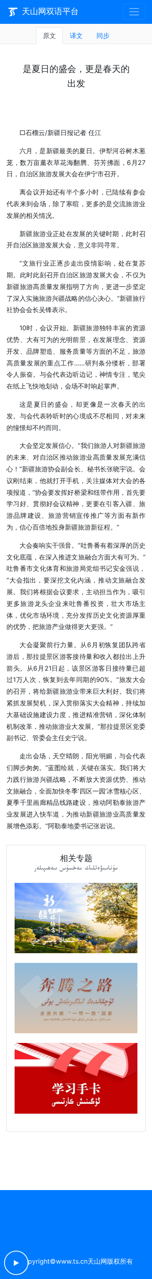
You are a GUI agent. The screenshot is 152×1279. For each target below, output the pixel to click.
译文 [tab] (76, 36)
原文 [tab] (49, 36)
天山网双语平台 (49, 11)
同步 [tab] (102, 36)
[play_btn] (16, 1263)
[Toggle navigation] (134, 12)
